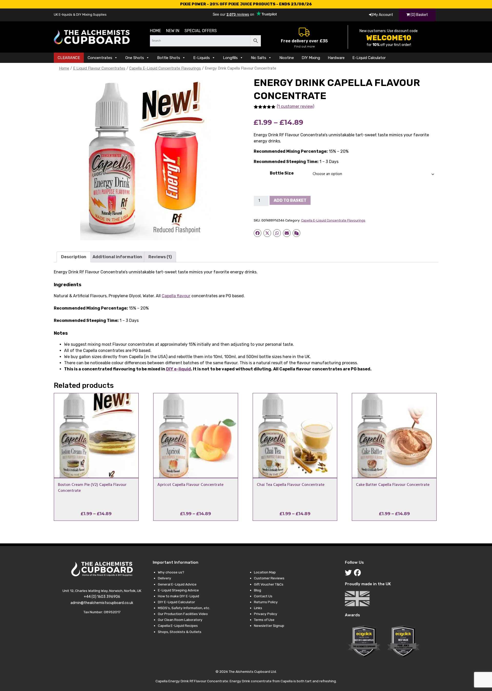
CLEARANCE (69, 57)
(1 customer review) (295, 106)
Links (258, 608)
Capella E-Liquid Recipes (178, 625)
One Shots (134, 57)
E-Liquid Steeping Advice (178, 590)
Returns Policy (266, 602)
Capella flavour (176, 295)
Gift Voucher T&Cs (268, 584)
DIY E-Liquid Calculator (176, 602)
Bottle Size (282, 173)
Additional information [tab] (117, 256)
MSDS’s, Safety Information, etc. (184, 608)
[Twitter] (349, 574)
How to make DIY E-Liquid (178, 596)
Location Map (265, 572)
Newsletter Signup (269, 625)
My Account (383, 15)
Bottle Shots (168, 57)
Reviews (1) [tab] (160, 256)
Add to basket (290, 200)
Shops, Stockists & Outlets (179, 632)
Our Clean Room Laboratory (180, 620)
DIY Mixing (311, 57)
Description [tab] (73, 256)
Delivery (164, 578)
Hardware (336, 57)
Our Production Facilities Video (183, 614)
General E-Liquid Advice (177, 584)
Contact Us (263, 596)
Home (155, 30)
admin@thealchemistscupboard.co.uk (101, 603)
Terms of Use (264, 620)
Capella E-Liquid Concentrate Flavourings (165, 68)
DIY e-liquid (178, 369)
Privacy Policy (265, 614)
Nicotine (286, 57)
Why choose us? (171, 572)
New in (172, 30)
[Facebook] (358, 574)
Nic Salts (258, 57)
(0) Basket (419, 15)
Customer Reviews (269, 578)
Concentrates (100, 57)
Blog (257, 590)
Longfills (230, 57)
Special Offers (200, 30)
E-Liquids (201, 57)
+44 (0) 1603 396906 (102, 596)
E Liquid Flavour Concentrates (99, 68)
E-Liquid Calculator (369, 57)
